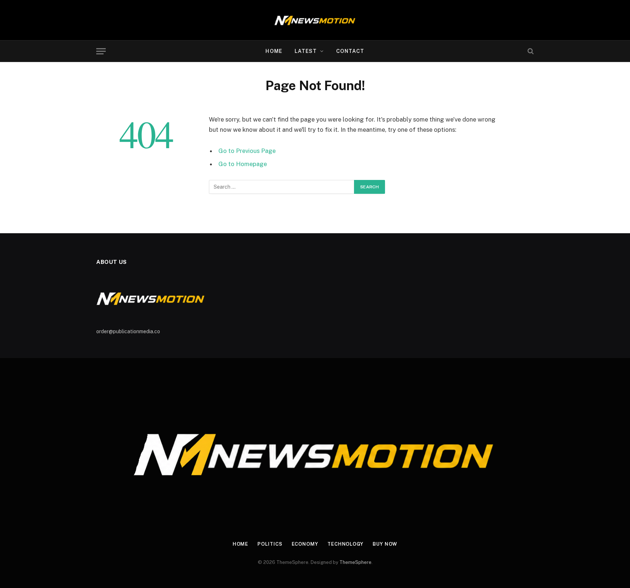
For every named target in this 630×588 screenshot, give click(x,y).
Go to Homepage (242, 164)
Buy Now (385, 544)
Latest (306, 51)
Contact (350, 51)
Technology (345, 544)
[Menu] (101, 51)
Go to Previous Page (247, 150)
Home (273, 51)
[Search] (530, 51)
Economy (305, 544)
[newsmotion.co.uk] (315, 20)
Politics (269, 544)
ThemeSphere (355, 562)
